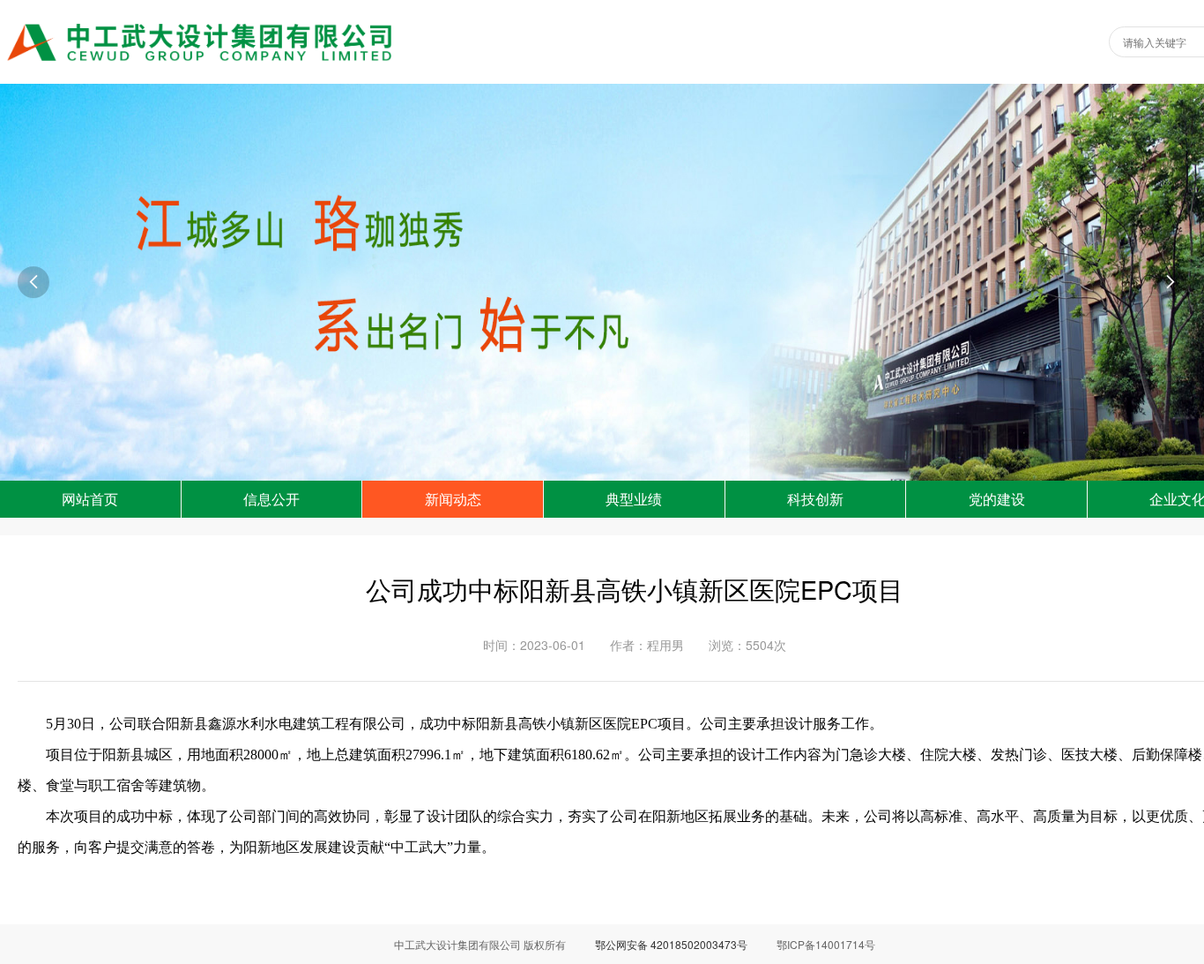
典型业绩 (634, 499)
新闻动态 (453, 499)
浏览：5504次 (747, 645)
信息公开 (271, 499)
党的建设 (997, 499)
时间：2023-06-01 (534, 645)
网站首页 (90, 499)
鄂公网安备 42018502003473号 (671, 944)
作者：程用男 (647, 645)
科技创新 (815, 499)
